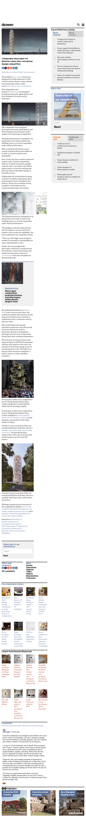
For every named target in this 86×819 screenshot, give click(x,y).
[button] (78, 24)
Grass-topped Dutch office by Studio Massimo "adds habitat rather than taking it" (69, 49)
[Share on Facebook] (3, 68)
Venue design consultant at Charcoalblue (67, 161)
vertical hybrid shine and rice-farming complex (15, 416)
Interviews (31, 567)
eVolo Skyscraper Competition (19, 86)
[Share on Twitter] (5, 68)
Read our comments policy (33, 725)
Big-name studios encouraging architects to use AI (68, 58)
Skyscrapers (16, 519)
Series (29, 565)
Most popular (57, 34)
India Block (6, 72)
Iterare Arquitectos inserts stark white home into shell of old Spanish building (68, 67)
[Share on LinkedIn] (13, 68)
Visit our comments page (11, 725)
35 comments (29, 72)
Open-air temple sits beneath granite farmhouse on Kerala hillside (68, 76)
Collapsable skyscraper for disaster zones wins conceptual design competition (17, 61)
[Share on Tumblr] (16, 68)
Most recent (72, 34)
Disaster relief (7, 531)
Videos (29, 574)
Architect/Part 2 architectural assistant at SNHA (67, 145)
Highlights (6, 533)
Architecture (20, 531)
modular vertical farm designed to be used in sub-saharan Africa (16, 514)
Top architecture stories (63, 30)
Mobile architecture (9, 521)
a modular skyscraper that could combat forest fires (17, 430)
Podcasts (30, 578)
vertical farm (7, 255)
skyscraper (16, 77)
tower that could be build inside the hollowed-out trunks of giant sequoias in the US (17, 509)
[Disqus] (24, 756)
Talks (29, 572)
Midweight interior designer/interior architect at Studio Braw (68, 175)
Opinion (30, 570)
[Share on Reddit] (11, 68)
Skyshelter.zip (13, 92)
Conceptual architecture (11, 528)
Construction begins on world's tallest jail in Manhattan (66, 40)
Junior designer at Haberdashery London (66, 168)
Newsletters (32, 576)
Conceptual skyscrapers (11, 524)
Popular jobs (57, 138)
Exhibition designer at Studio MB (68, 154)
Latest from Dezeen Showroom (17, 651)
